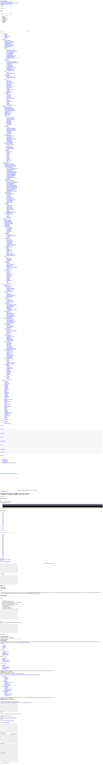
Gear (5, 38)
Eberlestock (7, 392)
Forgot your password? (4, 717)
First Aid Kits (9, 299)
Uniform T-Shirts (10, 54)
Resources (4, 668)
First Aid (8, 92)
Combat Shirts (9, 63)
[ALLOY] (53, 504)
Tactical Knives (9, 343)
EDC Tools (9, 345)
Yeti (5, 418)
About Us (4, 645)
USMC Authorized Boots (11, 77)
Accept (22, 673)
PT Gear (8, 58)
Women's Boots (7, 114)
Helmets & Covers (10, 85)
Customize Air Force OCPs (9, 42)
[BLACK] (53, 506)
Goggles (8, 331)
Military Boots (9, 137)
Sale (5, 422)
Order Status (5, 658)
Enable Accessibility (3, 0)
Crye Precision (9, 273)
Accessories (7, 93)
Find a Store (15, 2)
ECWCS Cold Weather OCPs (12, 172)
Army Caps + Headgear (11, 175)
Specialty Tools (9, 346)
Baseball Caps (9, 266)
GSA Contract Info (6, 667)
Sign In (1, 718)
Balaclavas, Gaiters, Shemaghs (12, 267)
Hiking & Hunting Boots (11, 138)
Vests (8, 252)
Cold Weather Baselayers (11, 235)
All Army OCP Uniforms (11, 177)
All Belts (8, 261)
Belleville (8, 152)
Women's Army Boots (10, 119)
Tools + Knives (7, 341)
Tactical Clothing (5, 459)
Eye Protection (9, 101)
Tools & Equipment (10, 89)
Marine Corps (7, 75)
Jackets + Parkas (9, 205)
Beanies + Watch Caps (11, 209)
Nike (5, 402)
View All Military (8, 40)
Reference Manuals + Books (12, 349)
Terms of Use (2, 674)
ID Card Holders (10, 105)
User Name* (2, 715)
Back (1, 621)
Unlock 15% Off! (8, 423)
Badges (8, 102)
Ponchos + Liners (10, 211)
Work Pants (9, 230)
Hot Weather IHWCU (10, 56)
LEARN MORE (16, 701)
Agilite (8, 366)
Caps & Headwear (10, 53)
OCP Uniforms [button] (5, 162)
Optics (8, 360)
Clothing (4, 19)
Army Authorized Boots (11, 50)
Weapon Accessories (8, 357)
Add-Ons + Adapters (10, 363)
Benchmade (9, 371)
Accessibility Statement (14, 674)
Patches (8, 103)
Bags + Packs (7, 302)
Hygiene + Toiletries (10, 301)
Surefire (8, 373)
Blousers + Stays (10, 202)
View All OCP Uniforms (9, 163)
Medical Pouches (10, 296)
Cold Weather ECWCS (11, 57)
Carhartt (6, 386)
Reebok (8, 157)
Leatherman (9, 372)
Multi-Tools (9, 344)
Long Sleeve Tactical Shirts (11, 244)
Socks (8, 99)
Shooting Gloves (10, 326)
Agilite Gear (7, 382)
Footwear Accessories (8, 143)
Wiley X (6, 417)
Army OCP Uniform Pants (11, 174)
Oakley (8, 156)
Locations (4, 646)
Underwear (9, 217)
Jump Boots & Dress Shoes (11, 55)
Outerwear (6, 203)
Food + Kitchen (9, 354)
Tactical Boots (9, 136)
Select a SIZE (4, 510)
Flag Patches (9, 196)
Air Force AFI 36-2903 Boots (10, 45)
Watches (8, 104)
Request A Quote (5, 654)
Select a (3, 527)
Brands (4, 21)
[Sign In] (51, 12)
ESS (7, 375)
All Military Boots (8, 43)
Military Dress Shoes (8, 112)
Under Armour (9, 160)
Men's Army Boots (10, 118)
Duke (6, 391)
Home (4, 458)
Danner (8, 153)
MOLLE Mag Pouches (11, 313)
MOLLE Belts (9, 317)
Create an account (11, 720)
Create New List (13, 733)
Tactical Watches (10, 269)
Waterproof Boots (10, 141)
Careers (4, 647)
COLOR (1, 502)
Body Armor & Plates (10, 82)
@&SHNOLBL (7, 561)
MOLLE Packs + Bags (11, 315)
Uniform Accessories (8, 192)
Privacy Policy (18, 673)
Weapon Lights (9, 338)
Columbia (6, 387)
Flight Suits (9, 68)
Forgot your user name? (12, 717)
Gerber (8, 369)
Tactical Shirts (9, 240)
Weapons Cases (9, 308)
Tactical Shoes (9, 124)
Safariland (6, 410)
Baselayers (6, 233)
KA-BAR (8, 370)
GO (27, 31)
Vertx (8, 281)
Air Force (6, 59)
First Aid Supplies (10, 300)
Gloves (8, 88)
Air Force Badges (10, 184)
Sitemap (38, 674)
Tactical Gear (5, 20)
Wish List (4, 652)
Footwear (4, 17)
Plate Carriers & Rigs (8, 46)
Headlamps (9, 337)
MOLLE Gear (9, 86)
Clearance (6, 421)
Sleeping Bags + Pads (10, 355)
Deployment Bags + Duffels (11, 304)
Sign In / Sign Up (6, 653)
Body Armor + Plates (10, 289)
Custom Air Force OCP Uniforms (10, 165)
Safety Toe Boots (10, 142)
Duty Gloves (9, 327)
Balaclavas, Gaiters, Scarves (11, 212)
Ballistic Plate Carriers (10, 288)
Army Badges (9, 170)
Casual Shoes (9, 123)
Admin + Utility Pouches (11, 295)
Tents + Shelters (9, 356)
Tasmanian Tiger (7, 413)
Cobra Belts (9, 259)
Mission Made (9, 276)
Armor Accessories (10, 291)
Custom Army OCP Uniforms (10, 164)
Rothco (8, 278)
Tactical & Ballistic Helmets (11, 321)
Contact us (8, 722)
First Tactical (9, 274)
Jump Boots (7, 111)
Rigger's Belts (9, 258)
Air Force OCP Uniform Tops (12, 187)
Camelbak (8, 374)
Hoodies (8, 245)
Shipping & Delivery (6, 661)
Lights (8, 90)
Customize (2, 558)
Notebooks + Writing (10, 348)
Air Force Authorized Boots (11, 61)
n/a (0, 527)
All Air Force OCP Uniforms (12, 190)
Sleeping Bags (9, 91)
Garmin (8, 275)
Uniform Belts (9, 97)
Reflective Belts (9, 260)
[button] (51, 7)
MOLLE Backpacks (10, 316)
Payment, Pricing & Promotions (31, 674)
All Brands (9, 283)
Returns (11, 2)
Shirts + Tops (7, 238)
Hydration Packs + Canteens (12, 309)
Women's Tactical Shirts (9, 223)
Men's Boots (7, 113)
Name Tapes (9, 95)
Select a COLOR (6, 502)
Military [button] (4, 39)
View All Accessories (10, 264)
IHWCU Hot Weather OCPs (12, 171)
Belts (5, 256)
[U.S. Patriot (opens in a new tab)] (2, 1)
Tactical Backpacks (10, 305)
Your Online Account (6, 651)
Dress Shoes (9, 121)
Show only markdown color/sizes (6, 501)
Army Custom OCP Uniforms (12, 51)
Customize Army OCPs (9, 41)
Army (6, 48)
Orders (9, 2)
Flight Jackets (9, 206)
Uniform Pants (9, 229)
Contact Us (7, 691)
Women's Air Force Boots (11, 130)
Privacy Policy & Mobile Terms (24, 642)
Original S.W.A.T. (8, 404)
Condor (8, 272)
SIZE (1, 510)
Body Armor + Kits (10, 320)
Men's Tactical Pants (8, 220)
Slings (8, 359)
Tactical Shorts (5, 461)
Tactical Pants (9, 228)
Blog (3, 648)
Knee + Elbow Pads (10, 323)
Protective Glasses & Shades (12, 330)
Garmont (8, 154)
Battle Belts (9, 84)
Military (4, 16)
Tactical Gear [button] (5, 284)
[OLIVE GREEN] (53, 508)
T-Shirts (8, 74)
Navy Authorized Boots (11, 73)
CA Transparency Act (22, 674)
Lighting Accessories (10, 340)
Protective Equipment (8, 318)
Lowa (8, 155)
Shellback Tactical (10, 368)
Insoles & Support (10, 146)
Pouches (6, 292)
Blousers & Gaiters (10, 147)
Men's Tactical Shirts (8, 221)
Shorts (8, 232)
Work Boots (9, 139)
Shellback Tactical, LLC (9, 412)
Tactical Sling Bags (10, 306)
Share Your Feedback (6, 666)
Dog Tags (8, 96)
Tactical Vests (9, 80)
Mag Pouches (9, 83)
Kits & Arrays (9, 332)
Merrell (6, 400)
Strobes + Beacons (10, 339)
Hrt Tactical (7, 396)
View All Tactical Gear (8, 285)
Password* (2, 716)
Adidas (6, 381)
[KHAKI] (53, 507)
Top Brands (7, 150)
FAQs (4, 665)
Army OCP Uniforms (8, 166)
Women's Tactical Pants (9, 222)
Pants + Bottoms (7, 226)
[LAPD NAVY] (53, 505)
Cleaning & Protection (10, 148)
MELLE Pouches (10, 314)
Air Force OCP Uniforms (9, 180)
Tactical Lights (7, 334)
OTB (5, 405)
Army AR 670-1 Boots (8, 44)
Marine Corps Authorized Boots (10, 109)
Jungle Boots (9, 122)
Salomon (8, 159)
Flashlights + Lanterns (10, 336)
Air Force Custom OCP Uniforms (12, 62)
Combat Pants (9, 64)
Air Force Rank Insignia (11, 183)
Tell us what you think (4, 636)
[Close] (8, 568)
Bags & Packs (9, 87)
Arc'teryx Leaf (7, 383)
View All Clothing (8, 219)
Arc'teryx (8, 271)
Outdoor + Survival (8, 350)
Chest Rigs (9, 290)
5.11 (7, 282)
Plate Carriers (9, 81)
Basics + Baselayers (8, 213)
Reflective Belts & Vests (11, 98)
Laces (8, 149)
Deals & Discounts (6, 660)
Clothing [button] (4, 218)
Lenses (8, 333)
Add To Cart (2, 561)
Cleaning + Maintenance (11, 362)
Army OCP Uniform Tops (11, 173)
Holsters (8, 361)
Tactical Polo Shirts (10, 241)
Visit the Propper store (4, 491)
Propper (8, 277)
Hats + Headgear (10, 208)
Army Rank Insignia (10, 169)
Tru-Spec (8, 279)
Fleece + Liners (9, 207)
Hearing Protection (10, 322)
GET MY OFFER (3, 640)
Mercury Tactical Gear (8, 399)
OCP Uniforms (5, 18)
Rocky (8, 158)
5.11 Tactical (7, 380)
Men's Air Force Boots (11, 129)
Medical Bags (9, 307)
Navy (6, 71)
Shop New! (7, 47)
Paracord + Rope (10, 347)
